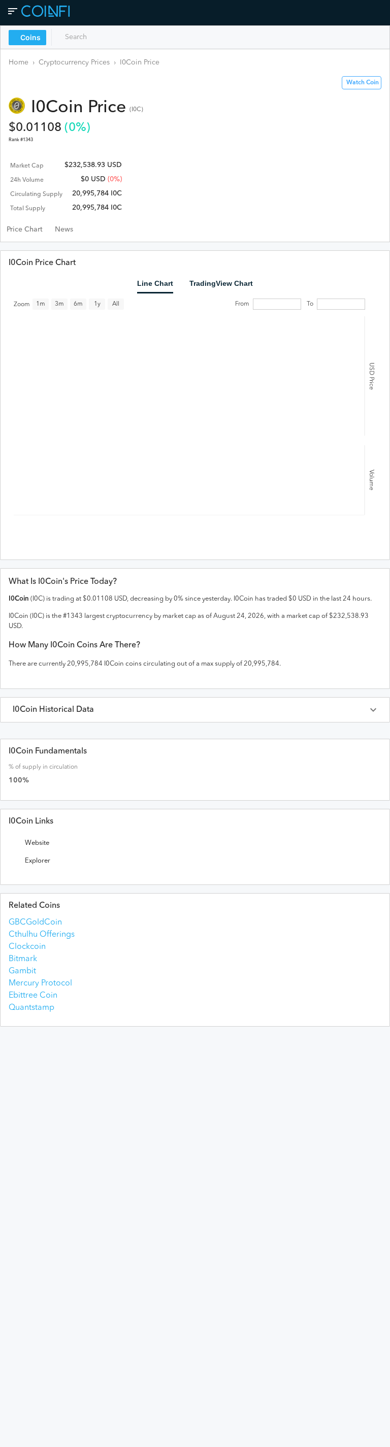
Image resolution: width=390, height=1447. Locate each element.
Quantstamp (31, 1008)
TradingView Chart (221, 283)
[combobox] (100, 37)
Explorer (37, 861)
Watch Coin (362, 83)
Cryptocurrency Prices (74, 62)
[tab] (25, 229)
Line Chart (155, 283)
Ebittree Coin (33, 996)
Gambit (22, 971)
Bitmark (23, 959)
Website (37, 843)
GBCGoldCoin (35, 922)
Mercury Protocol (40, 983)
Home (18, 62)
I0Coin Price (139, 62)
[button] (195, 710)
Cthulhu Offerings (42, 935)
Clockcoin (27, 947)
